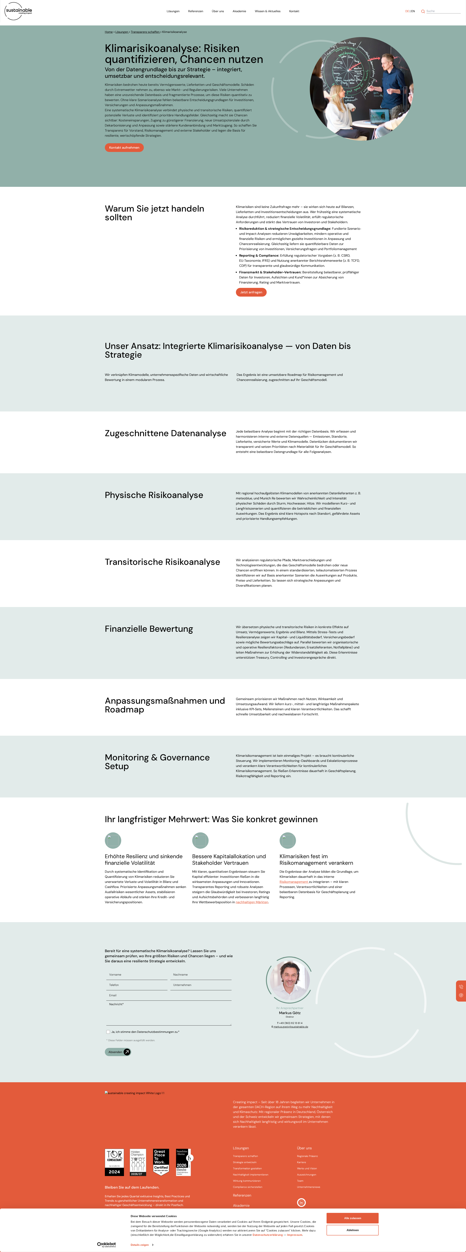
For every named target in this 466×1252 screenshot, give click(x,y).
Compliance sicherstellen (247, 1187)
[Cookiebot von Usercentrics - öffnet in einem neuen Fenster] (107, 1245)
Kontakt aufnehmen (124, 147)
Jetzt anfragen (251, 292)
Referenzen (195, 11)
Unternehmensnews (308, 1187)
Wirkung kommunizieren (247, 1180)
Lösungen (173, 11)
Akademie (239, 11)
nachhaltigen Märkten (252, 902)
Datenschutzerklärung (268, 1234)
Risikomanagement (294, 882)
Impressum (294, 1234)
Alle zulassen (352, 1218)
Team (300, 1180)
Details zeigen (140, 1244)
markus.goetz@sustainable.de (291, 1026)
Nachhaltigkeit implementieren (250, 1174)
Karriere (301, 1162)
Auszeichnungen (306, 1174)
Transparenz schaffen (145, 32)
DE (407, 11)
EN (413, 11)
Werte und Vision (307, 1168)
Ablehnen (353, 1229)
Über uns (218, 11)
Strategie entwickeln (244, 1162)
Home (109, 32)
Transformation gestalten (247, 1168)
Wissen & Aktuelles (268, 11)
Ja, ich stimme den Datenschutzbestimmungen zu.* (145, 1032)
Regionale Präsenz (307, 1156)
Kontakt (294, 11)
